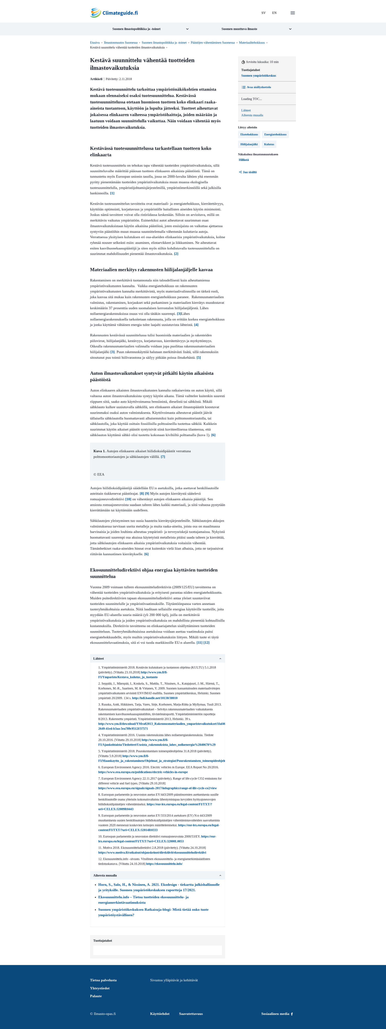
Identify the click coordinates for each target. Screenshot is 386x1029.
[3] (179, 314)
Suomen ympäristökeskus (258, 75)
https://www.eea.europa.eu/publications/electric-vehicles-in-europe (143, 772)
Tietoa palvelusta (103, 980)
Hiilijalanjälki (249, 144)
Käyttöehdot (159, 1014)
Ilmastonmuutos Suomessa (121, 42)
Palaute (96, 996)
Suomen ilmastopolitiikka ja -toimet (164, 42)
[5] (199, 357)
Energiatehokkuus (275, 134)
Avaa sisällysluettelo (259, 87)
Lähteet (246, 110)
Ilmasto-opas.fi (105, 1014)
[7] (163, 457)
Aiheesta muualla (252, 115)
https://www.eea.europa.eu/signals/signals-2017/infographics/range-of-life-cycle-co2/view (157, 788)
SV (264, 12)
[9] (147, 493)
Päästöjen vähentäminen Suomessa (213, 42)
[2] (176, 254)
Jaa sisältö (250, 172)
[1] (112, 193)
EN (274, 12)
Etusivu (95, 42)
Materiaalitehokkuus (252, 42)
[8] (142, 493)
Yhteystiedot (100, 988)
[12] (206, 643)
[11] (199, 643)
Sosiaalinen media (275, 1014)
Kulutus (269, 144)
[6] (213, 435)
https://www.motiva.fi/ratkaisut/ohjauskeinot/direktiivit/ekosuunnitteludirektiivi (152, 852)
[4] (196, 325)
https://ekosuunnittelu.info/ (164, 863)
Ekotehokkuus (249, 134)
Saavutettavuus (191, 1014)
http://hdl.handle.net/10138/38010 (155, 698)
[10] (128, 499)
